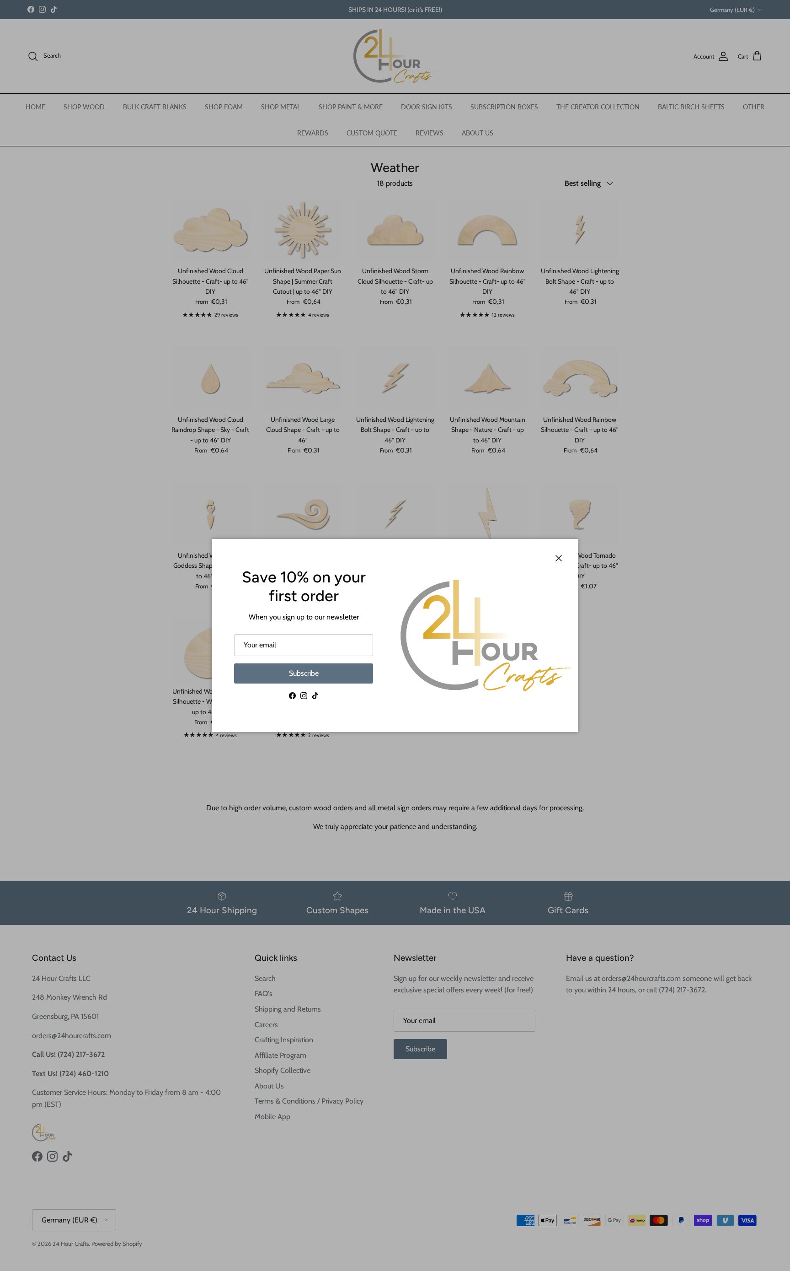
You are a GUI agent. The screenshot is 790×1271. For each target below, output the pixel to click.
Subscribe (304, 673)
